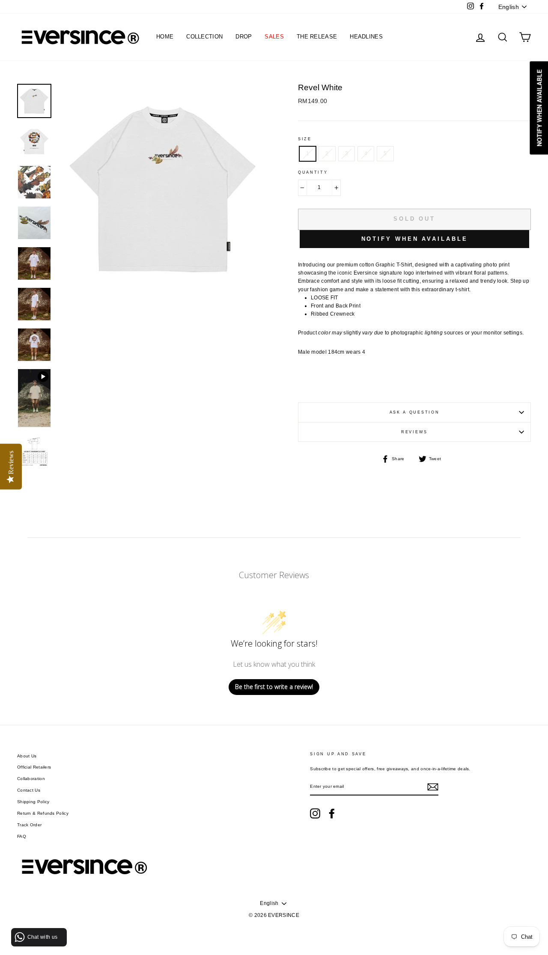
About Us (26, 756)
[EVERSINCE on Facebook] (332, 813)
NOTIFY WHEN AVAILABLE (414, 239)
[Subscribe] (432, 787)
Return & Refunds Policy (42, 813)
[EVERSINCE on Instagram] (315, 813)
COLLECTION (204, 36)
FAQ (21, 836)
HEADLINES (366, 36)
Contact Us (28, 790)
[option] (163, 279)
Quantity (313, 172)
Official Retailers (34, 767)
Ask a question (415, 412)
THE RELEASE (317, 36)
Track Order (29, 824)
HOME (164, 36)
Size (305, 139)
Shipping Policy (33, 801)
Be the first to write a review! (274, 687)
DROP (243, 36)
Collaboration (31, 778)
